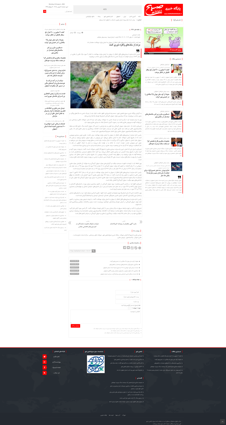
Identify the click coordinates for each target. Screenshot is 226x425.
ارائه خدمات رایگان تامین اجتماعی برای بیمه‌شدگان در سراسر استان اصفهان (120, 274)
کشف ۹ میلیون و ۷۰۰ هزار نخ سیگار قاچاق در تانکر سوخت (167, 356)
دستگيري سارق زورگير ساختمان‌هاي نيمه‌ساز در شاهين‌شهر (124, 265)
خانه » (138, 35)
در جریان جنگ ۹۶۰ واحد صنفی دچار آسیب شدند (131, 398)
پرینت (79, 33)
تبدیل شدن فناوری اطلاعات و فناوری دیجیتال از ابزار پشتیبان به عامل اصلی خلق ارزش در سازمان (56, 185)
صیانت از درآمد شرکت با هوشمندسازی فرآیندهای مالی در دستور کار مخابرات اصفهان (54, 83)
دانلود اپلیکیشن (90, 16)
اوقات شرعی (104, 415)
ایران (124, 16)
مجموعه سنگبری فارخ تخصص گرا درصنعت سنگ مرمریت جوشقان (165, 367)
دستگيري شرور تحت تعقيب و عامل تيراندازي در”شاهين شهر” (128, 360)
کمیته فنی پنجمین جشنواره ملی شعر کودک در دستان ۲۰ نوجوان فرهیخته (125, 356)
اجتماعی (134, 35)
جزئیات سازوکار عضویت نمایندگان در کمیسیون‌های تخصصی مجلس (87, 224)
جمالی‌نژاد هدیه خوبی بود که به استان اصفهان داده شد (129, 370)
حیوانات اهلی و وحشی (95, 235)
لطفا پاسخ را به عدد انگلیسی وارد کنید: (130, 305)
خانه (139, 16)
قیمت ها (111, 415)
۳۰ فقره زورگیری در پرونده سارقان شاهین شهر (131, 367)
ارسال (71, 32)
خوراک (124, 415)
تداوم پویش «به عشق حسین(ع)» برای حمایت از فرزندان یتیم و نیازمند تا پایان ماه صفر (156, 173)
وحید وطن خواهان (102, 37)
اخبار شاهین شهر (108, 16)
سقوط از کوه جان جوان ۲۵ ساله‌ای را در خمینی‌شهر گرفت (124, 261)
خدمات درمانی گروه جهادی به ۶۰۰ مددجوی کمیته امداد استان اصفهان (121, 268)
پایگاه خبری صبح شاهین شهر (111, 235)
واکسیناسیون (129, 237)
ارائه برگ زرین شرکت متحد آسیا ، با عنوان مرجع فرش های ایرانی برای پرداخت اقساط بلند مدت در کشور (55, 200)
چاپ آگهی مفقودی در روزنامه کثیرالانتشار (123, 222)
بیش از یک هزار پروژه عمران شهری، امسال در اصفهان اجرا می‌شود (117, 20)
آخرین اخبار (132, 16)
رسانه (99, 16)
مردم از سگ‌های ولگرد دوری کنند (124, 45)
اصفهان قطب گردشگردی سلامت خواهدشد (54, 212)
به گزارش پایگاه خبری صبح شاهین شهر (129, 113)
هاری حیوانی (137, 237)
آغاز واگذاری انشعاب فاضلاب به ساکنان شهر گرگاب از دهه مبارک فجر (126, 363)
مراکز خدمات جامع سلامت (80, 235)
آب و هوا (117, 415)
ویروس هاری (121, 237)
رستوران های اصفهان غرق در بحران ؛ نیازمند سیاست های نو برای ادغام (125, 402)
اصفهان (118, 16)
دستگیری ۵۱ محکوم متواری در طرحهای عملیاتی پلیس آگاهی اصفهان (121, 271)
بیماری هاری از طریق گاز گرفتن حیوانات (130, 235)
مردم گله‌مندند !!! (175, 50)
